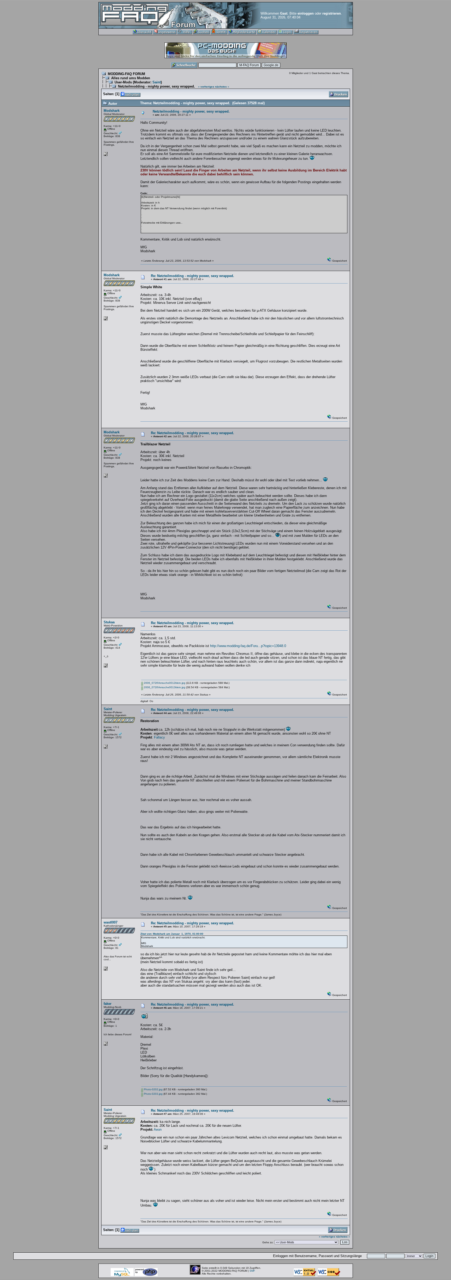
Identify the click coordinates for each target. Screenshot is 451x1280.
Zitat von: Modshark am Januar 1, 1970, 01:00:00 (171, 933)
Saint (156, 82)
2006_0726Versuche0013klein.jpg (164, 687)
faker (107, 1004)
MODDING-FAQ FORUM (126, 74)
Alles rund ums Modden (130, 78)
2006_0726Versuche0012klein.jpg (164, 682)
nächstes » (222, 86)
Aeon (158, 1129)
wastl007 (110, 922)
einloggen (306, 13)
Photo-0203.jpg (153, 1093)
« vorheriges (206, 86)
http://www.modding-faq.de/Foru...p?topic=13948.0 (248, 646)
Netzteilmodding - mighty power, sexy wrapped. (156, 86)
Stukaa (109, 622)
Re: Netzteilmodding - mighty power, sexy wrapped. (192, 276)
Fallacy (159, 737)
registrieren (331, 13)
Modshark (112, 111)
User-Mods (123, 82)
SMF (252, 1270)
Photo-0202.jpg (153, 1089)
